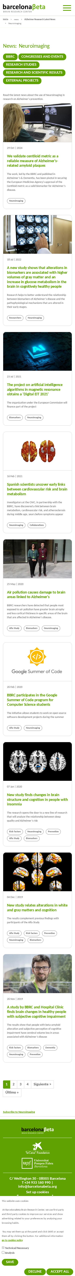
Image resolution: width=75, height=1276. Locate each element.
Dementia (50, 1048)
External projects (22, 81)
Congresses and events (42, 57)
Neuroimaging (16, 201)
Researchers (15, 318)
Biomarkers (15, 417)
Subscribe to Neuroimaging (19, 1112)
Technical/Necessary (17, 1248)
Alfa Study (14, 628)
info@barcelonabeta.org (37, 1187)
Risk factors (15, 832)
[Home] (24, 8)
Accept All (60, 1272)
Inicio (5, 20)
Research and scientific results (34, 73)
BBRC (10, 57)
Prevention (53, 832)
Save (10, 1262)
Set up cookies (37, 1192)
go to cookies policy (12, 1240)
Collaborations (37, 525)
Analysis (10, 1253)
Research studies (21, 65)
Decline (35, 1272)
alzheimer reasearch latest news (39, 20)
